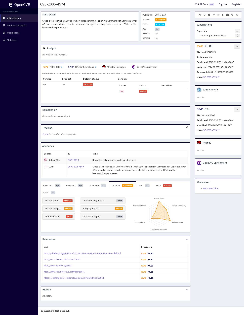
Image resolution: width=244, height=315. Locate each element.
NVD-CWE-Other (211, 188)
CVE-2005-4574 (52, 4)
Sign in (223, 4)
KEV (143, 185)
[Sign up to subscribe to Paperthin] (237, 31)
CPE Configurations (84, 66)
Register (237, 4)
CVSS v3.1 (74, 185)
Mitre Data (55, 66)
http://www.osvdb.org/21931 (58, 265)
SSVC (48, 192)
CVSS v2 (122, 185)
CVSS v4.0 (51, 185)
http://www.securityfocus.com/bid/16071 (64, 271)
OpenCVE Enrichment (146, 66)
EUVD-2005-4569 (76, 166)
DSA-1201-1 (73, 159)
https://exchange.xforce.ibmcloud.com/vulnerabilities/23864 (74, 277)
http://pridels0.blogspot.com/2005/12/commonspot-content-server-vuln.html (82, 253)
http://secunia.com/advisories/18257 (62, 259)
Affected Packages (116, 66)
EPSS (163, 185)
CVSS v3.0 (97, 185)
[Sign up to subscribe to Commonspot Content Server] (237, 35)
